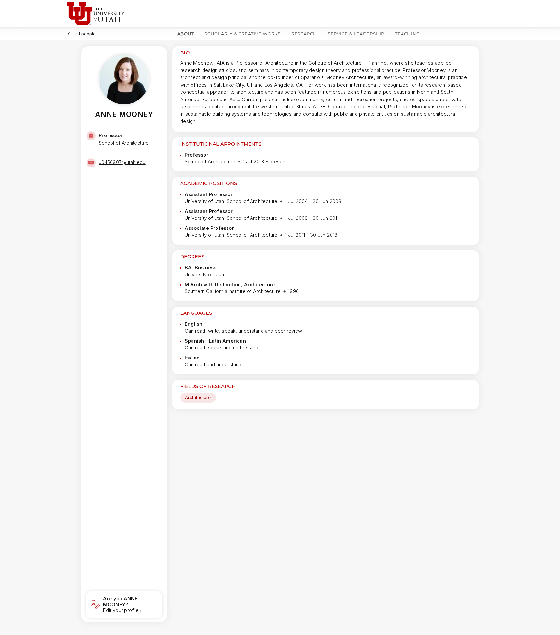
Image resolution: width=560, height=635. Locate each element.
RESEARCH (304, 33)
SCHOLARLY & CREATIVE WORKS (242, 33)
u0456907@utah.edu (122, 162)
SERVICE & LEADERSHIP (356, 33)
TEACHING (407, 33)
